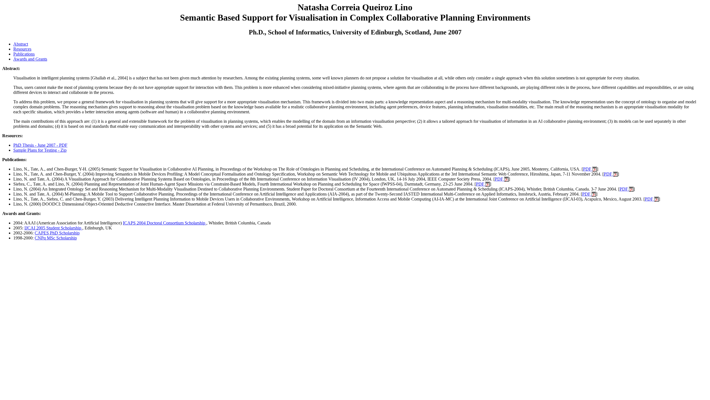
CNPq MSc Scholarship (56, 238)
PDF (587, 169)
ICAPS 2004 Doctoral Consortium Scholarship (164, 223)
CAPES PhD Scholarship (57, 233)
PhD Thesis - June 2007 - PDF (40, 145)
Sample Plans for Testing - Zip (40, 150)
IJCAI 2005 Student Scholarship (53, 228)
